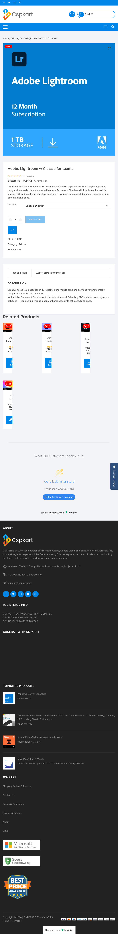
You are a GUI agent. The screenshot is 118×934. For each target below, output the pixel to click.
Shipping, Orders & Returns (17, 786)
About (6, 821)
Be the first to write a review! (59, 497)
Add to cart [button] (50, 363)
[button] (109, 48)
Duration (12, 204)
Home (6, 38)
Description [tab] (19, 273)
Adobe (14, 38)
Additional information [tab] (50, 273)
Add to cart (35, 219)
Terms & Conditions (13, 804)
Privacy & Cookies (12, 813)
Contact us (8, 795)
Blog (5, 830)
